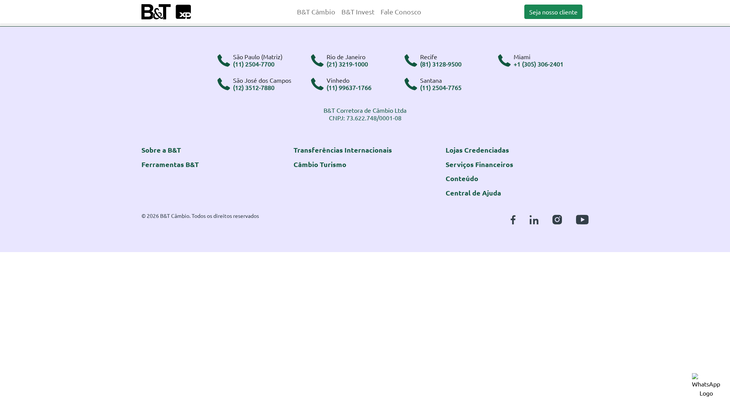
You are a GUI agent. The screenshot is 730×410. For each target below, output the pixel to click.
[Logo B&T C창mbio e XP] (166, 10)
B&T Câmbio (316, 12)
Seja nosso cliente (553, 12)
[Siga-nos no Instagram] (557, 218)
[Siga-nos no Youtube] (582, 218)
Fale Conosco (401, 12)
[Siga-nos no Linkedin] (534, 218)
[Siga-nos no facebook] (513, 218)
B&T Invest (358, 12)
